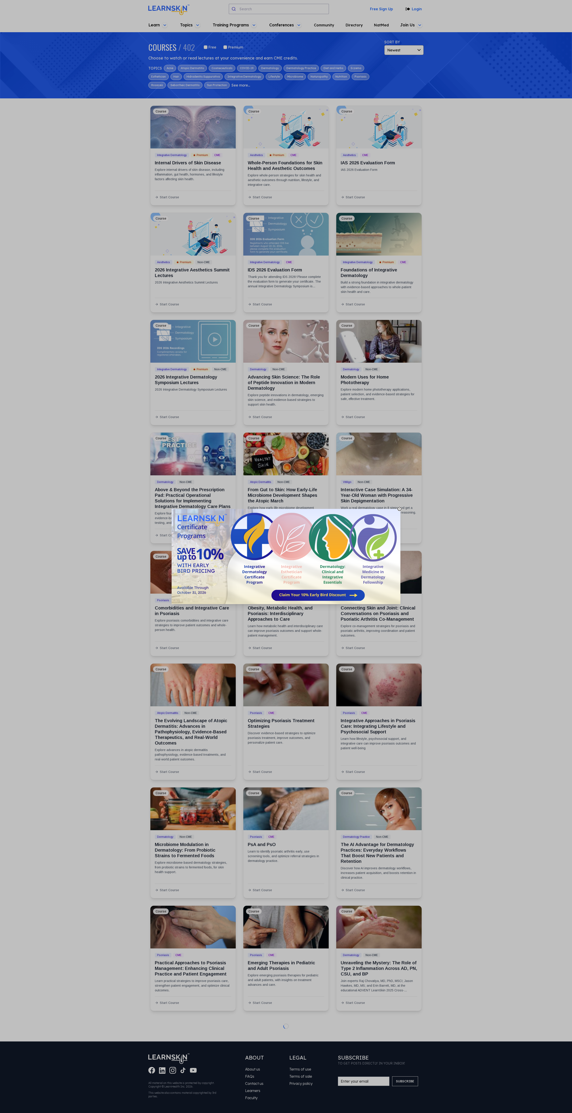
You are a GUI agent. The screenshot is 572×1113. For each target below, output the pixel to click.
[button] (286, 556)
